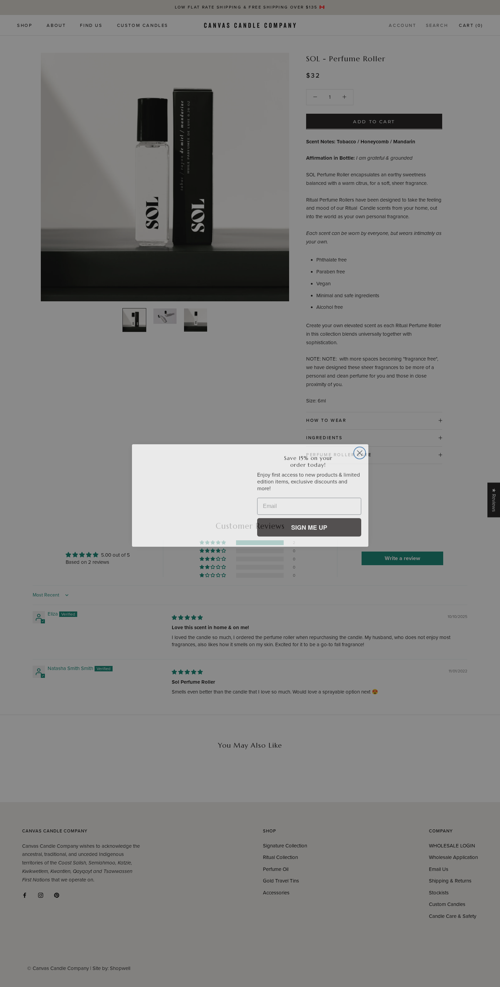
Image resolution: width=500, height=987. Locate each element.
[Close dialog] (360, 451)
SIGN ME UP (309, 525)
